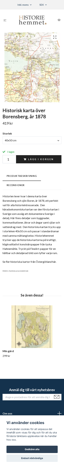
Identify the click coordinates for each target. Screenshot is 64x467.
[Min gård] (32, 326)
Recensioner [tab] (16, 185)
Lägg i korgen (41, 159)
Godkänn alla (32, 449)
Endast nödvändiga (32, 458)
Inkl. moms (23, 4)
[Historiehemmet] (32, 20)
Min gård (8, 351)
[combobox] (32, 140)
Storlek (7, 133)
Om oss (7, 413)
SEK (41, 4)
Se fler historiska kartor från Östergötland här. (29, 261)
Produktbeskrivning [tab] (22, 176)
